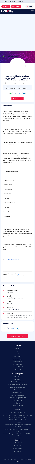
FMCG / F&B (17, 390)
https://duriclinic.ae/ (13, 309)
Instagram (18, 448)
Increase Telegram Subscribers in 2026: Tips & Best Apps (17, 435)
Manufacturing (17, 392)
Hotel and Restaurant (17, 387)
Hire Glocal (17, 422)
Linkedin (18, 451)
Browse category (17, 359)
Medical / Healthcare (18, 382)
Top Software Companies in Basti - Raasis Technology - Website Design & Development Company (17, 417)
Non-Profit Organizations (17, 398)
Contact (21, 1)
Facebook (18, 443)
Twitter (18, 446)
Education (17, 379)
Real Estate (17, 403)
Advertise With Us (9, 1)
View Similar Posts (17, 336)
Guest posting (17, 362)
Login (17, 351)
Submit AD (17, 356)
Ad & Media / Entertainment (17, 384)
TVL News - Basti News (17, 413)
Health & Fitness (17, 406)
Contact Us (17, 369)
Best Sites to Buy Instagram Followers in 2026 (17, 430)
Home (17, 348)
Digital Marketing (17, 400)
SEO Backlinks (17, 364)
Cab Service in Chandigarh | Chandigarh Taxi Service (17, 426)
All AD (17, 354)
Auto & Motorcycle (17, 395)
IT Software (17, 376)
